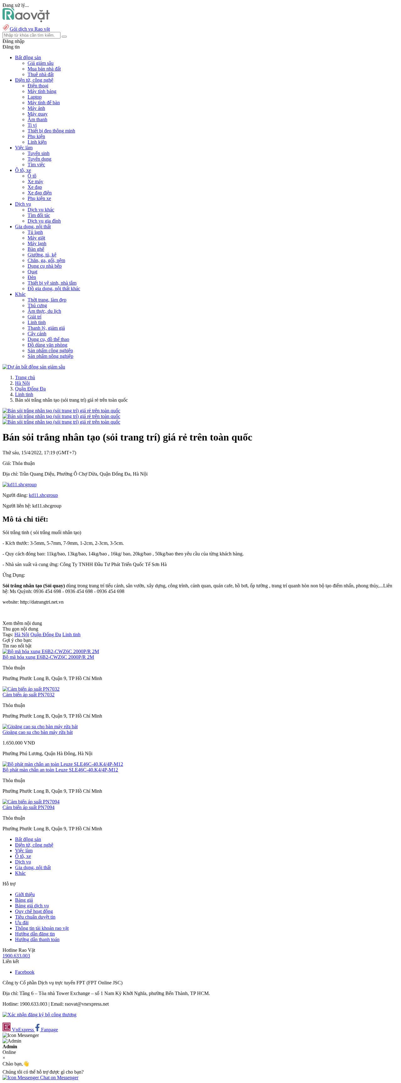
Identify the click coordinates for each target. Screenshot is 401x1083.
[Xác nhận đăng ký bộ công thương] (39, 1014)
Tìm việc (36, 164)
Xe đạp (35, 187)
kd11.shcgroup (43, 495)
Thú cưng (37, 305)
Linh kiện (37, 142)
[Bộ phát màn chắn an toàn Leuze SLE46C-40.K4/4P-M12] (63, 764)
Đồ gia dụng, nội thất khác (54, 288)
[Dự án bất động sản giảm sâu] (34, 366)
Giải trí (34, 316)
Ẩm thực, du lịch (44, 311)
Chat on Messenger (58, 1077)
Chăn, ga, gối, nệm (46, 260)
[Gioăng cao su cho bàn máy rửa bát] (40, 726)
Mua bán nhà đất (44, 68)
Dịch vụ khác (41, 209)
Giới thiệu (25, 894)
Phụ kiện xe (39, 198)
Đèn (32, 277)
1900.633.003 (16, 955)
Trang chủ (25, 377)
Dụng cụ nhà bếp (45, 266)
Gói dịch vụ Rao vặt (30, 29)
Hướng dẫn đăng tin (35, 933)
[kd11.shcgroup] (20, 484)
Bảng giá (24, 900)
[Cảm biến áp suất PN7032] (31, 689)
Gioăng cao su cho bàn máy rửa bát (38, 732)
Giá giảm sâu (41, 63)
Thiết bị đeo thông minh (51, 130)
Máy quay (38, 113)
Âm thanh (37, 119)
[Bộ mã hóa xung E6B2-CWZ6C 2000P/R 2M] (51, 651)
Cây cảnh (37, 333)
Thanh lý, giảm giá (46, 328)
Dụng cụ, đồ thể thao (48, 339)
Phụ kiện (36, 136)
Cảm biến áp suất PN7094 (29, 807)
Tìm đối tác (39, 215)
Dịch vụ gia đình (44, 221)
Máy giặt (36, 237)
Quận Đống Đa (30, 388)
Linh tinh (37, 322)
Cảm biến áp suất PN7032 (29, 694)
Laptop (35, 97)
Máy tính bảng (42, 91)
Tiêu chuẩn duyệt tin (35, 917)
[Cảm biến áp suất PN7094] (31, 801)
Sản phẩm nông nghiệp (50, 356)
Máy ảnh (36, 108)
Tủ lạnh (35, 232)
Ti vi (32, 125)
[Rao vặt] (26, 20)
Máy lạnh (37, 243)
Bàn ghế (36, 249)
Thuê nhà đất (41, 74)
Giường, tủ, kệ (42, 254)
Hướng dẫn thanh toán (37, 939)
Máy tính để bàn (44, 102)
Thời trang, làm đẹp (47, 299)
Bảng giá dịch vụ (32, 905)
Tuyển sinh (38, 153)
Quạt (32, 271)
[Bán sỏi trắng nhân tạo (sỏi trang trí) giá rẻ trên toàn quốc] (61, 410)
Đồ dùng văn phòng (47, 345)
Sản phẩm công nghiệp (50, 350)
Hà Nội (22, 383)
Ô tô (32, 175)
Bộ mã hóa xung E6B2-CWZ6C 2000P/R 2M (48, 657)
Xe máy (35, 181)
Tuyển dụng (39, 159)
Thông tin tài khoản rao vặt (42, 928)
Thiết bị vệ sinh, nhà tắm (52, 283)
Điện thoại (38, 85)
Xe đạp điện (40, 192)
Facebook (24, 972)
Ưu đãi (22, 922)
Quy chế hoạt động (34, 911)
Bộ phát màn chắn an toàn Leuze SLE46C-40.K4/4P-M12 (60, 769)
